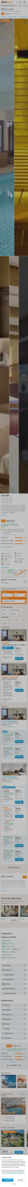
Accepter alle (7, 1180)
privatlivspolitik (12, 1173)
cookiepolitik (21, 1173)
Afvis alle (20, 1180)
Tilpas (14, 1184)
